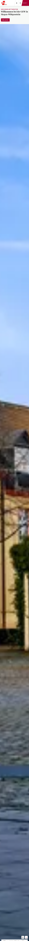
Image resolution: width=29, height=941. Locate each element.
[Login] (16, 3)
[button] (22, 937)
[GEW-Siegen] (4, 3)
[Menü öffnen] (20, 3)
